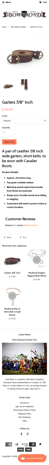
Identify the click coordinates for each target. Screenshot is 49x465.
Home (4, 27)
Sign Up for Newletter (24, 406)
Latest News (24, 334)
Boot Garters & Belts (18, 27)
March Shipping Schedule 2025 (24, 340)
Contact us (24, 402)
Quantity (6, 127)
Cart (45, 2)
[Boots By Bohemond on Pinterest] (27, 434)
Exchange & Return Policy (24, 410)
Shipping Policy (24, 413)
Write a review (31, 225)
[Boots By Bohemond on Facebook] (21, 434)
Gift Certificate (24, 417)
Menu (8, 2)
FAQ (24, 420)
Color (4, 115)
